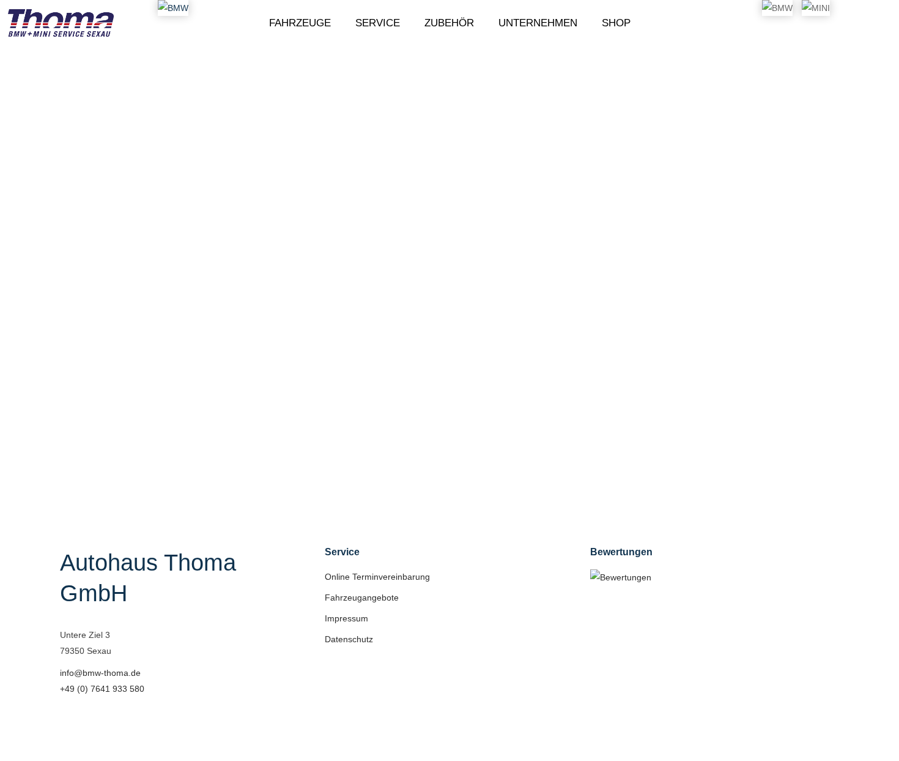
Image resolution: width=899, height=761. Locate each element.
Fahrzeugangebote (362, 597)
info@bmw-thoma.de (100, 673)
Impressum (346, 618)
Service (377, 23)
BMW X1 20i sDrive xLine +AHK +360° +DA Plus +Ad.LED (443, 286)
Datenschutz (349, 639)
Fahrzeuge (300, 23)
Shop (616, 23)
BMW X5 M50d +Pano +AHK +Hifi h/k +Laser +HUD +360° (208, 324)
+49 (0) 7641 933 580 (102, 689)
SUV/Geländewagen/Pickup (175, 349)
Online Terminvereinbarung (377, 577)
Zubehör (449, 23)
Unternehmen (537, 23)
